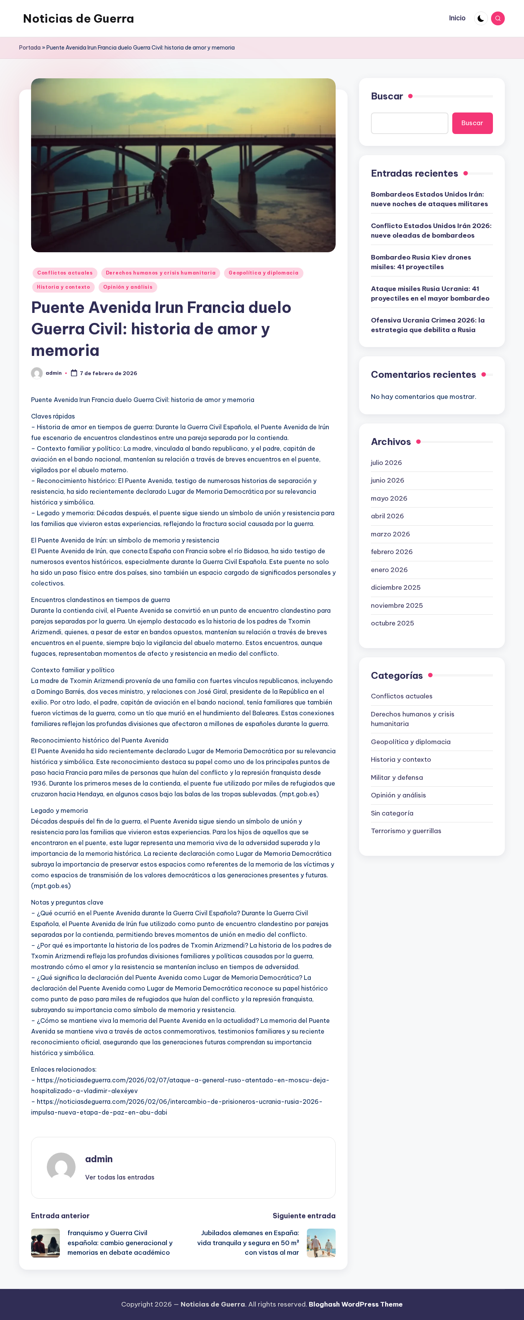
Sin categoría (392, 813)
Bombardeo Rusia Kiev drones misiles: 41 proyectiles (421, 262)
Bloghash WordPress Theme (356, 1304)
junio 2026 (387, 480)
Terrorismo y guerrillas (406, 830)
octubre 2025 (392, 623)
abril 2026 (387, 515)
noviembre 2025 (397, 605)
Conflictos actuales (65, 273)
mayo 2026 (389, 498)
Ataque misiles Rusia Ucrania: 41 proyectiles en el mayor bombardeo (430, 293)
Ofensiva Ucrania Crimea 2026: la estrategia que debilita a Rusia (428, 325)
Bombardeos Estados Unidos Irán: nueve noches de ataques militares (429, 199)
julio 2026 (386, 462)
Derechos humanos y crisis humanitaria (161, 273)
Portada (30, 47)
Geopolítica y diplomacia (263, 273)
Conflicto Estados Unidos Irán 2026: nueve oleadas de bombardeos (431, 230)
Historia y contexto (63, 287)
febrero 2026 (392, 551)
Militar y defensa (397, 777)
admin (99, 1159)
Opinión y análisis (128, 287)
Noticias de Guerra (78, 18)
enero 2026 (389, 569)
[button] (120, 1177)
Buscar (387, 96)
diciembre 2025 (396, 587)
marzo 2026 (390, 533)
